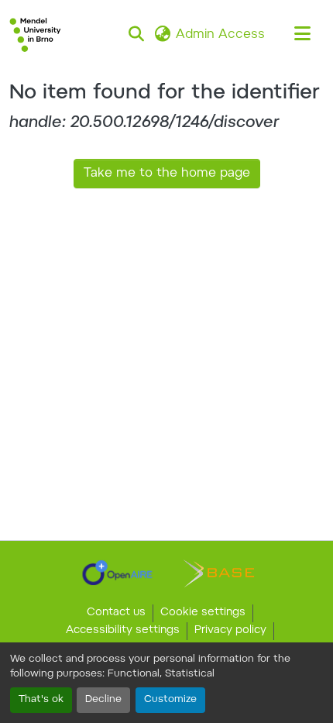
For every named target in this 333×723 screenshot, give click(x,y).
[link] (117, 572)
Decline (103, 699)
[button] (35, 34)
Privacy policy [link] (230, 630)
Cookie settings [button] (202, 613)
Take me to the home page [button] (167, 173)
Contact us (116, 613)
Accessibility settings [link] (123, 630)
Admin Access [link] (220, 35)
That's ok (41, 699)
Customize (170, 699)
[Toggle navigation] (302, 35)
